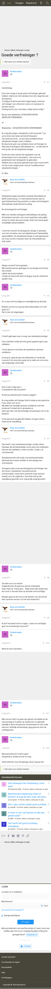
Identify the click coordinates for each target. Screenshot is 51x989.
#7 (48, 439)
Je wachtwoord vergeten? (12, 910)
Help (3, 972)
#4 (48, 296)
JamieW (12, 807)
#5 (48, 330)
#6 (48, 381)
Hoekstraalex (16, 71)
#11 (47, 713)
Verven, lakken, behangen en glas (36, 789)
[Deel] (44, 82)
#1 (48, 82)
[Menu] (4, 3)
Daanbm (13, 829)
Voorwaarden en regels (10, 962)
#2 (48, 190)
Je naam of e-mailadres (11, 892)
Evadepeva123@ (15, 789)
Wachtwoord (6, 901)
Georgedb (13, 800)
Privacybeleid (6, 967)
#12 (47, 748)
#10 (47, 643)
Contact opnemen (8, 957)
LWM (11, 819)
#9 (48, 618)
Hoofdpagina (6, 978)
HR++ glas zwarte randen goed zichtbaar (27, 804)
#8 (48, 578)
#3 (48, 260)
